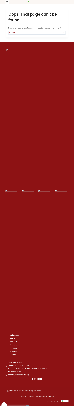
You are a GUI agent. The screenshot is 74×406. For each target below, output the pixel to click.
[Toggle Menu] (7, 2)
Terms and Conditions (27, 396)
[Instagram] (36, 379)
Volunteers (14, 351)
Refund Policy (49, 396)
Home (12, 338)
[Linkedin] (38, 379)
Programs (14, 345)
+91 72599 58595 (14, 371)
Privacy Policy (40, 396)
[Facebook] (33, 379)
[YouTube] (40, 379)
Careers (13, 355)
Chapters (13, 348)
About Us (13, 342)
